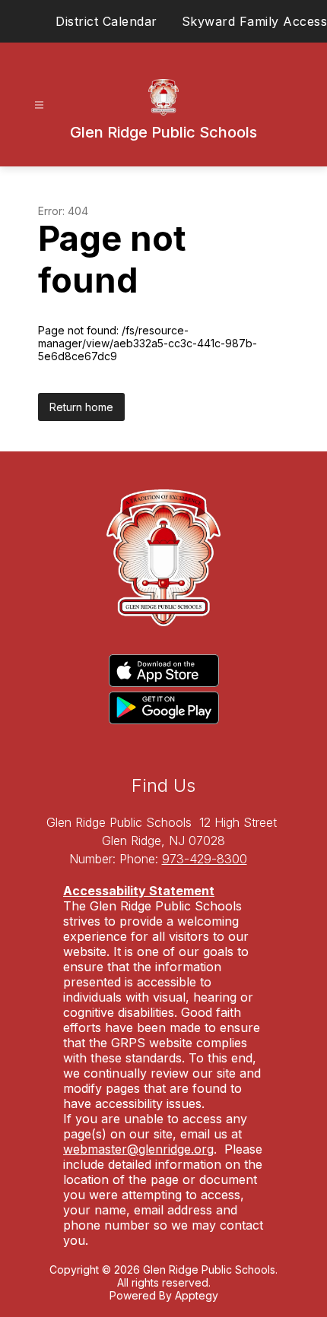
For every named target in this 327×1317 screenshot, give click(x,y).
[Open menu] (39, 105)
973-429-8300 (204, 858)
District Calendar (106, 21)
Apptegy (196, 1295)
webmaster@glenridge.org (138, 1149)
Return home (81, 406)
